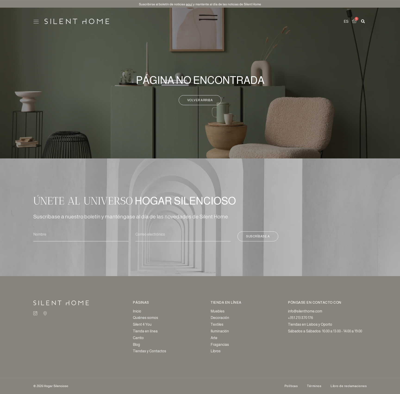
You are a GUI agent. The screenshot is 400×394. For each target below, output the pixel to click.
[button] (36, 22)
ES (346, 21)
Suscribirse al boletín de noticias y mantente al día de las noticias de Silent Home (200, 4)
